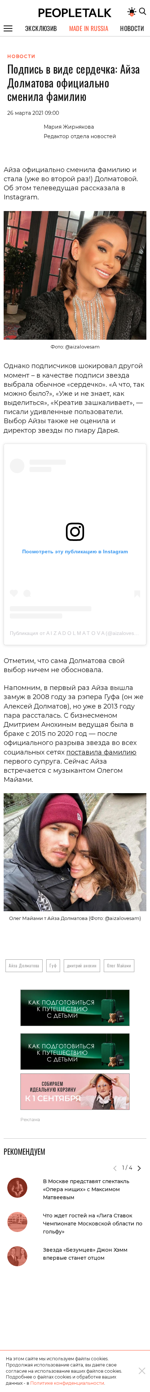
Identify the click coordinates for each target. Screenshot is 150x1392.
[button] (139, 1168)
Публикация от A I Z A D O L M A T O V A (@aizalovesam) (76, 633)
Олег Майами (119, 965)
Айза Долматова (24, 965)
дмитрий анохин (82, 965)
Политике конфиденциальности (67, 1383)
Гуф (53, 965)
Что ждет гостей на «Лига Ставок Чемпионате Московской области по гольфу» (92, 1223)
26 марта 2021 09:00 (33, 113)
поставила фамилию (101, 752)
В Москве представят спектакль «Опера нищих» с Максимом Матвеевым (86, 1189)
